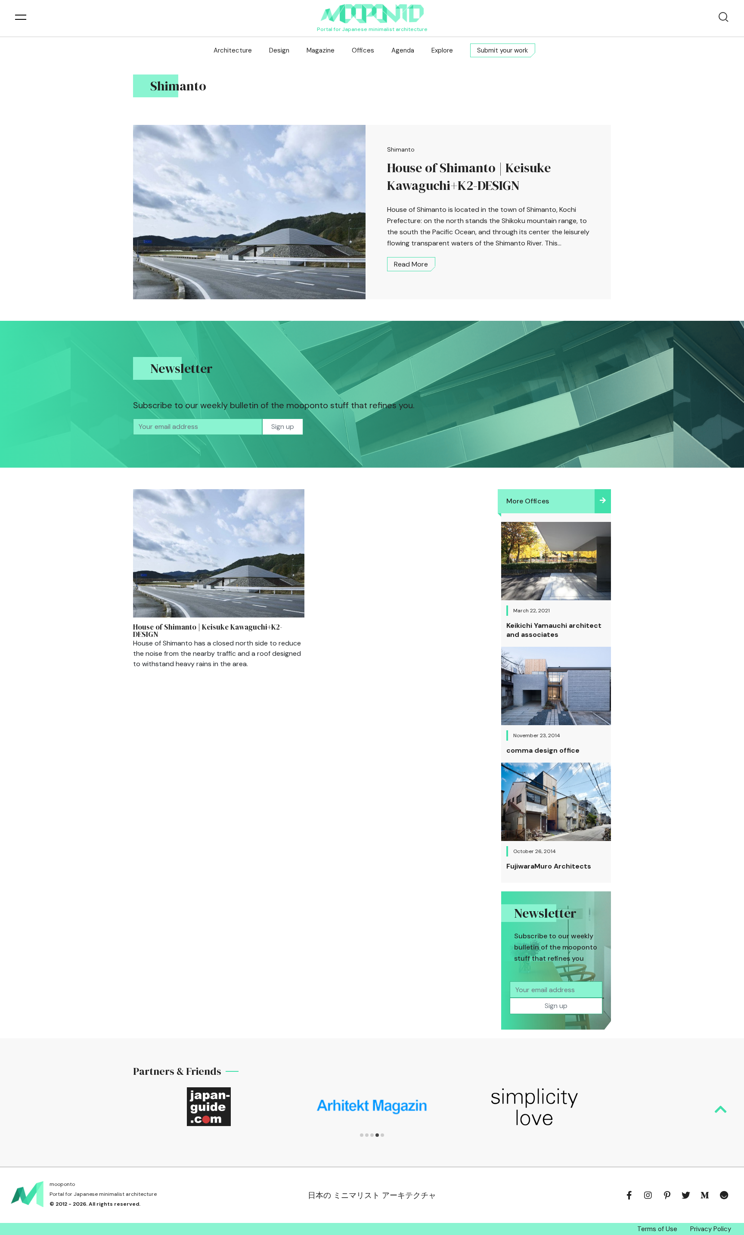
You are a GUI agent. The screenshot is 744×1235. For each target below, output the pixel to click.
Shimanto (401, 149)
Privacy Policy (710, 1229)
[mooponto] (372, 13)
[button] (361, 1135)
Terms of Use (657, 1229)
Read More (411, 264)
